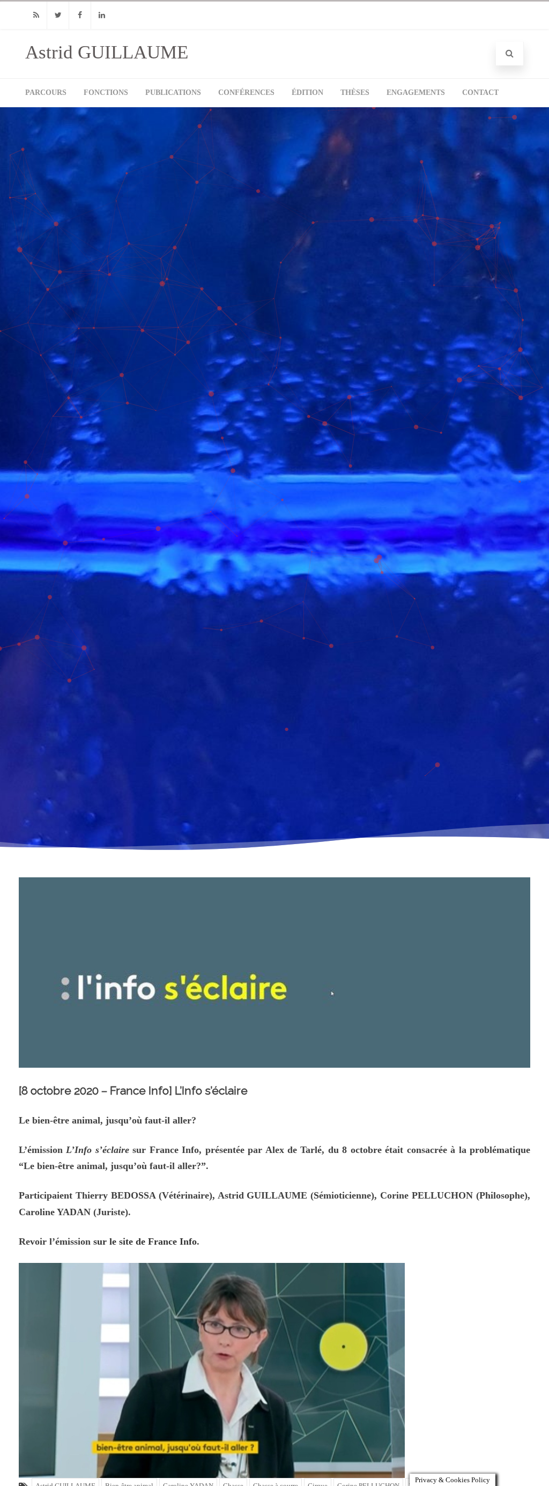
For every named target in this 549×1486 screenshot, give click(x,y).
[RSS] (36, 15)
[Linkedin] (102, 15)
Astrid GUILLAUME (106, 52)
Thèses (354, 92)
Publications (173, 92)
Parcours (45, 92)
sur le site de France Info (145, 1241)
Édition (307, 92)
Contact (480, 92)
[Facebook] (80, 15)
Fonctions (106, 92)
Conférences (246, 92)
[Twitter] (58, 15)
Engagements (416, 92)
